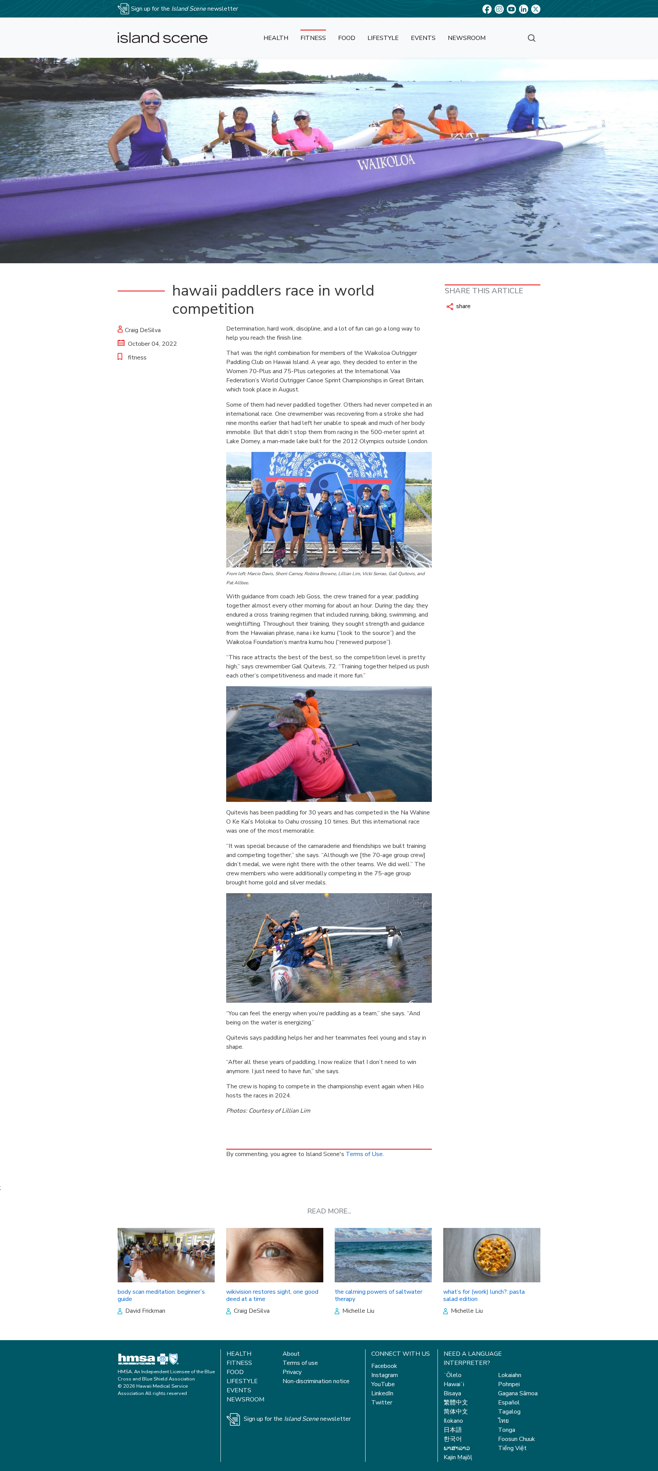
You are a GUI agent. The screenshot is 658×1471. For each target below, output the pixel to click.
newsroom (467, 38)
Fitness (239, 1363)
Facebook (384, 1366)
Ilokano (453, 1421)
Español (509, 1402)
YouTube (383, 1384)
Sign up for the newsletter (297, 1419)
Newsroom (245, 1399)
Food (235, 1372)
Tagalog (509, 1411)
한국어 (453, 1439)
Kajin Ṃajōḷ (458, 1457)
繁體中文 (456, 1402)
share (463, 306)
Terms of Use (364, 1154)
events (423, 38)
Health (239, 1354)
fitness (313, 38)
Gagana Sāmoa (518, 1393)
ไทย (503, 1421)
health (276, 38)
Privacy (292, 1372)
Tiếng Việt (512, 1448)
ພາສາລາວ (457, 1448)
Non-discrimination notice (316, 1381)
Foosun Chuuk (516, 1439)
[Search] (531, 37)
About (291, 1354)
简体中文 (456, 1411)
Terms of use (300, 1363)
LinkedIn (382, 1393)
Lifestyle (242, 1381)
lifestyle (383, 38)
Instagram (384, 1375)
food (346, 38)
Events (239, 1390)
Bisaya (452, 1393)
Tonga (506, 1430)
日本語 (453, 1430)
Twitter (381, 1402)
